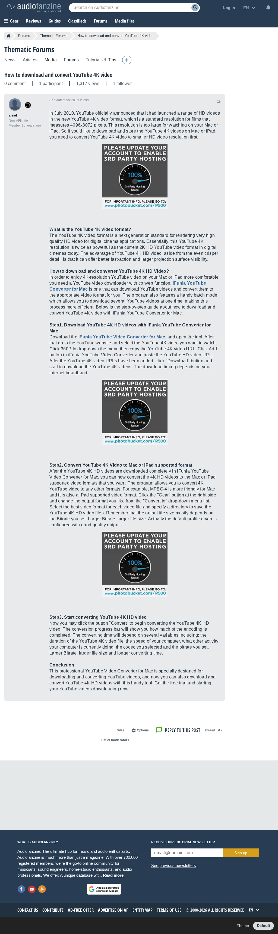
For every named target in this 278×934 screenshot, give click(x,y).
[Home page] (9, 36)
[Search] (195, 7)
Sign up (240, 853)
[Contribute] (126, 60)
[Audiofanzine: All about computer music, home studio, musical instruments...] (34, 7)
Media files (124, 21)
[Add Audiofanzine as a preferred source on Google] (104, 889)
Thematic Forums (54, 36)
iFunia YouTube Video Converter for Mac (121, 337)
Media (51, 60)
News (10, 60)
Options (143, 730)
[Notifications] (268, 7)
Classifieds (77, 21)
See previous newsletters (173, 865)
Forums (24, 36)
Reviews (33, 21)
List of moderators (115, 740)
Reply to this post (182, 730)
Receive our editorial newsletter (183, 842)
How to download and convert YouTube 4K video (58, 74)
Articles (30, 60)
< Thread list (213, 730)
